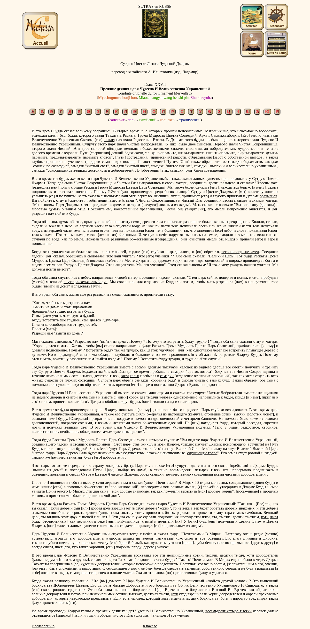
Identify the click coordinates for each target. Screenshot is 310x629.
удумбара (111, 320)
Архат (204, 135)
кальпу (109, 140)
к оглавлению (43, 626)
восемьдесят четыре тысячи (228, 611)
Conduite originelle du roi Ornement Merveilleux (154, 93)
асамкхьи (39, 135)
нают (274, 517)
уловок (105, 157)
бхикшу (147, 444)
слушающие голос (202, 453)
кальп (53, 135)
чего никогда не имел (240, 252)
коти (125, 376)
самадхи (235, 161)
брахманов (268, 196)
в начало (150, 626)
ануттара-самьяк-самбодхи (86, 282)
